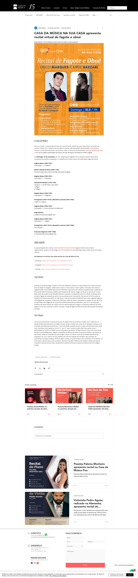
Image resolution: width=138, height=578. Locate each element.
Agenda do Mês (84, 15)
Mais (94, 15)
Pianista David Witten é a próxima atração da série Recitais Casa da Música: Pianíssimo (37, 408)
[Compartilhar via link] (49, 368)
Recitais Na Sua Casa (53, 15)
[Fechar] (136, 575)
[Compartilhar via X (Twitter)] (40, 368)
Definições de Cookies (116, 575)
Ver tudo (110, 384)
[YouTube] (38, 563)
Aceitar (130, 575)
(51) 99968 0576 (39, 535)
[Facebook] (32, 563)
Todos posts (28, 15)
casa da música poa (41, 357)
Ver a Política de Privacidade (57, 576)
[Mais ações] (102, 28)
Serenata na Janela (69, 15)
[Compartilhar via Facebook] (35, 368)
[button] (56, 8)
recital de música (55, 357)
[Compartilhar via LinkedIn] (44, 368)
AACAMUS (39, 15)
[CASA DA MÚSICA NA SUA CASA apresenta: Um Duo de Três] (99, 395)
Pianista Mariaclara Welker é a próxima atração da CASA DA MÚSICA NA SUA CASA (68, 408)
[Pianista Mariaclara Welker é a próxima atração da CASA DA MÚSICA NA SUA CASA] (69, 395)
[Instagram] (35, 563)
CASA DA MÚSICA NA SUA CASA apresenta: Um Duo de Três (99, 408)
